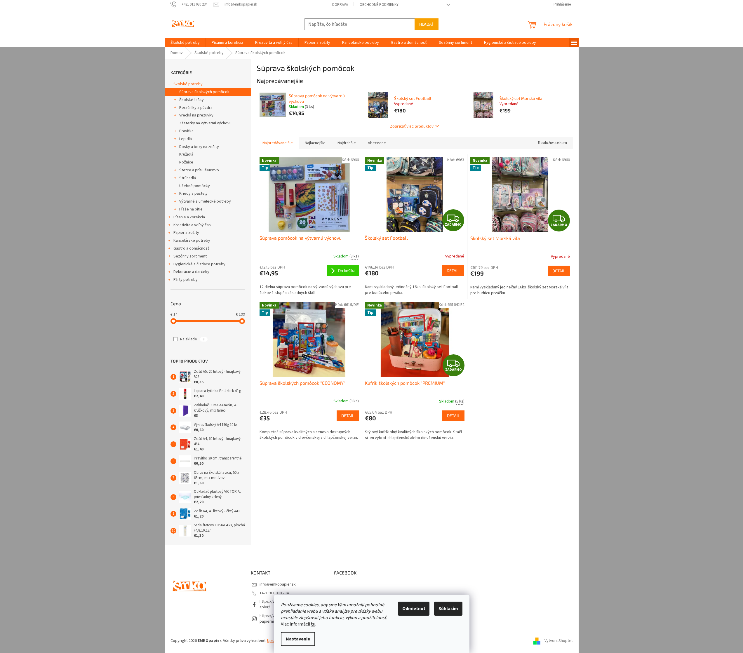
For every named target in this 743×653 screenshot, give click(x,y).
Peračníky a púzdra (196, 108)
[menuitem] (185, 42)
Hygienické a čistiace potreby (199, 264)
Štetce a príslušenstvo (199, 170)
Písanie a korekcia (189, 217)
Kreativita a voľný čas (192, 225)
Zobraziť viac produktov (412, 125)
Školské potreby (188, 84)
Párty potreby (185, 280)
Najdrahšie (346, 143)
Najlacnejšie (315, 143)
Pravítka (186, 131)
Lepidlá (185, 139)
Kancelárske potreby (191, 240)
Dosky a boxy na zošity (199, 147)
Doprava (340, 4)
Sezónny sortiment (190, 256)
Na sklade (192, 339)
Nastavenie (298, 639)
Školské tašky (191, 100)
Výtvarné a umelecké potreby (205, 201)
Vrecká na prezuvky (196, 115)
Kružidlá (186, 154)
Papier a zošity (186, 233)
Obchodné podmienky (379, 4)
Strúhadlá (187, 178)
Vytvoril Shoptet (558, 641)
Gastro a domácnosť (191, 248)
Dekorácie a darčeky (191, 272)
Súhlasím (448, 608)
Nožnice (186, 162)
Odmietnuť (413, 608)
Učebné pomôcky (194, 186)
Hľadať (426, 24)
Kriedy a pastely (193, 193)
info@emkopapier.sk (278, 584)
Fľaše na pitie (191, 209)
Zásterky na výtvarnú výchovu (205, 123)
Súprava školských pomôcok (204, 92)
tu (313, 624)
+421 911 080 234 (274, 593)
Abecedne (377, 143)
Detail (453, 270)
